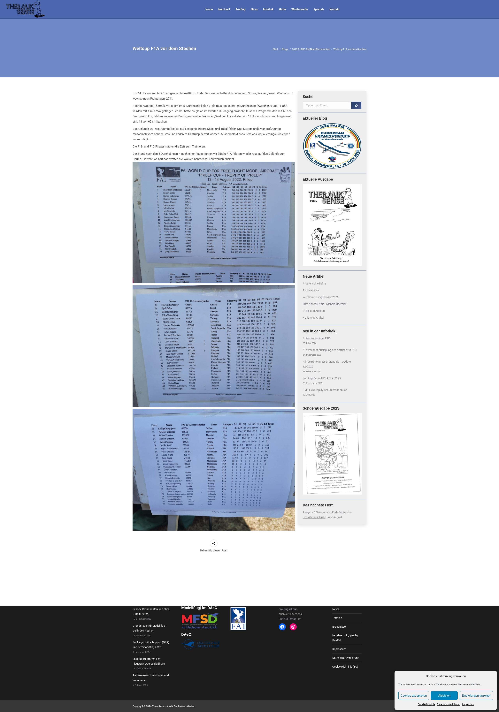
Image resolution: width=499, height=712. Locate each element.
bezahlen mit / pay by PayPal (345, 638)
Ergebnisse (339, 626)
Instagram (295, 618)
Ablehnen (444, 695)
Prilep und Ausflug (314, 310)
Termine (337, 617)
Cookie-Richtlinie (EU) (345, 666)
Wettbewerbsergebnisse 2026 (321, 297)
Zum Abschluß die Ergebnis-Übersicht (325, 304)
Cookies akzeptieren (414, 695)
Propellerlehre (311, 290)
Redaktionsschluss (314, 517)
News (335, 609)
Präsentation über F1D (316, 338)
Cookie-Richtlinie (426, 704)
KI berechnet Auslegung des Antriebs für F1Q (330, 350)
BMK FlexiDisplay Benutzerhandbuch (325, 389)
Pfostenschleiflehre (314, 283)
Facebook (296, 614)
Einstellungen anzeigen (476, 695)
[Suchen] (356, 105)
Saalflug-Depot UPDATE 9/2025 (322, 378)
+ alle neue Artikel (313, 317)
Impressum (468, 704)
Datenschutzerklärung (448, 704)
